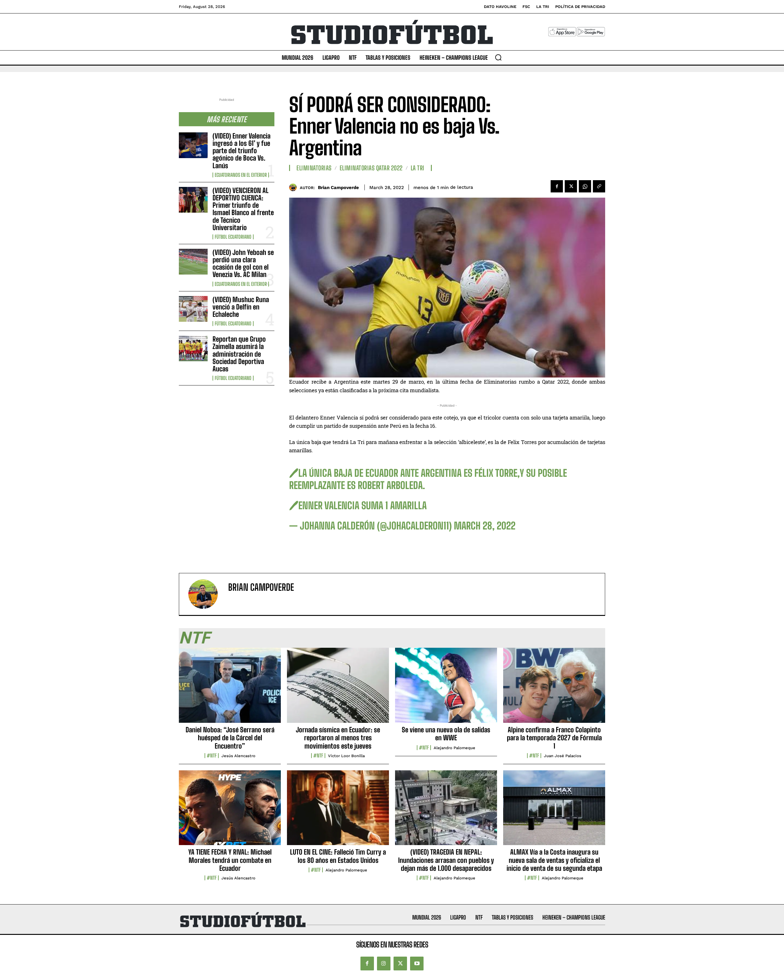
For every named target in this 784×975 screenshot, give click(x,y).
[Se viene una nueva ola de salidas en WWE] (446, 688)
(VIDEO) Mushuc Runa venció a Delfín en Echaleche (241, 306)
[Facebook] (557, 186)
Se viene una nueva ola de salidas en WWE (446, 734)
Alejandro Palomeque (454, 747)
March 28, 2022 (484, 526)
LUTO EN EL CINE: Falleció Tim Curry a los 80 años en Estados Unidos (338, 856)
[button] (498, 57)
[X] (571, 186)
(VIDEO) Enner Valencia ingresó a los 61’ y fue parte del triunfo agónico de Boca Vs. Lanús (241, 151)
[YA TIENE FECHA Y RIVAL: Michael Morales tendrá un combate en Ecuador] (230, 811)
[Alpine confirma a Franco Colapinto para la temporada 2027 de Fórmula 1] (554, 688)
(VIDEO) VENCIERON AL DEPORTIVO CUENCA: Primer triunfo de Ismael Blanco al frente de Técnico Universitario (243, 209)
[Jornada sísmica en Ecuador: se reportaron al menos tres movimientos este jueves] (338, 688)
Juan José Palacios (562, 755)
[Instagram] (383, 963)
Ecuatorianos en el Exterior (241, 175)
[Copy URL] (599, 186)
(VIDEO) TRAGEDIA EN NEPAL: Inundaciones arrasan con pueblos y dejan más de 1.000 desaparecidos (446, 860)
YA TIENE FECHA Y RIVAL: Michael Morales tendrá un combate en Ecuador (230, 860)
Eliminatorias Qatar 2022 (371, 168)
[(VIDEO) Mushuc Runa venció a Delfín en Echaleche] (193, 309)
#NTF (212, 755)
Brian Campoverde (338, 187)
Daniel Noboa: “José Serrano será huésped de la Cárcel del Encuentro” (230, 738)
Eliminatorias (314, 168)
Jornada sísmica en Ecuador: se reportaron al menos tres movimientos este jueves (338, 738)
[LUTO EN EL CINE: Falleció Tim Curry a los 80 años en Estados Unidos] (338, 811)
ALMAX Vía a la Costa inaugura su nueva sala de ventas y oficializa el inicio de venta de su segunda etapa (554, 860)
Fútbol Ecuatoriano (233, 236)
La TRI (417, 168)
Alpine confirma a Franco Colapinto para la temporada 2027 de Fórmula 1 (554, 738)
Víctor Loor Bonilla (346, 755)
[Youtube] (417, 963)
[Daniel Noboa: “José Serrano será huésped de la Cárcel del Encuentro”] (230, 688)
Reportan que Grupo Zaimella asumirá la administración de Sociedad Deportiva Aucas (239, 354)
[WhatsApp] (585, 186)
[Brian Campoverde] (294, 187)
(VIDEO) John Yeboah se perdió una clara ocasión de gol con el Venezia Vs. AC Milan (243, 263)
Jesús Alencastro (238, 755)
